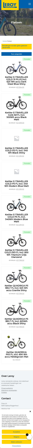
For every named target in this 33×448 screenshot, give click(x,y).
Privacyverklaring (16, 446)
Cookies (4, 392)
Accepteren (16, 432)
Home (5, 41)
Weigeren (16, 437)
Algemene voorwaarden (9, 390)
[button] (30, 411)
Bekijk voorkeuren (16, 442)
